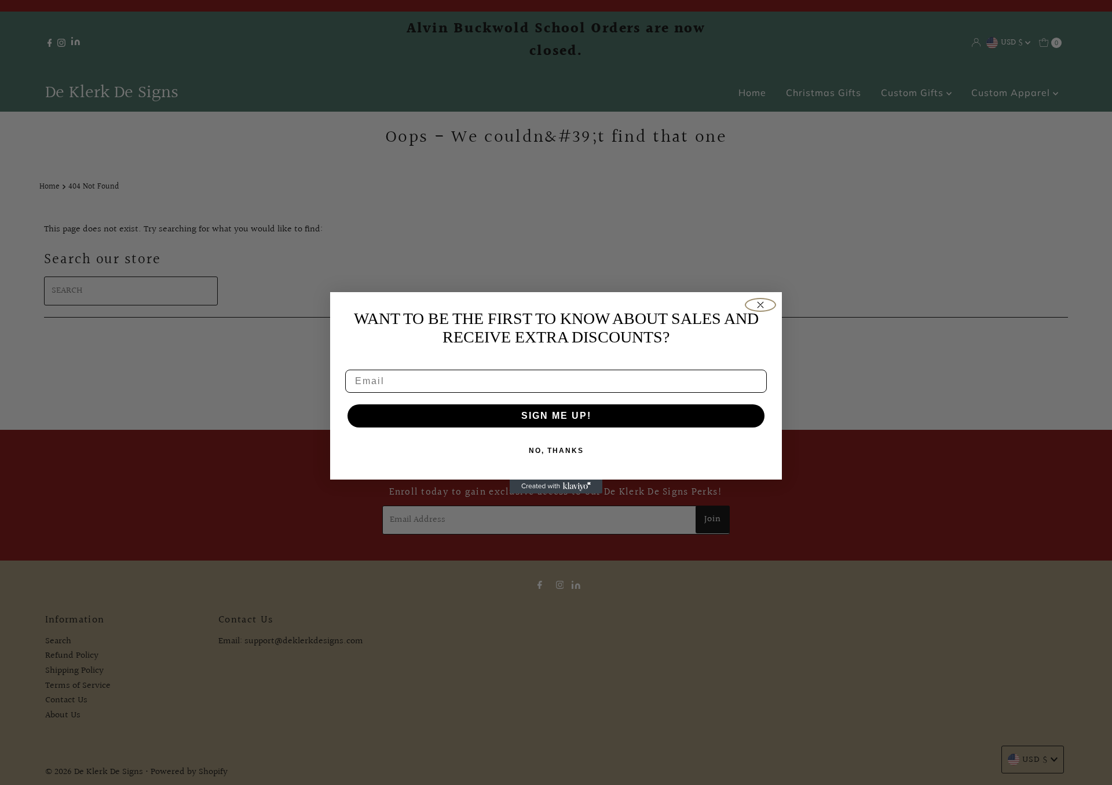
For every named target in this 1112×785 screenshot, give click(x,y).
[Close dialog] (760, 305)
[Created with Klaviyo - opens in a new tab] (556, 486)
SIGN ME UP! (556, 416)
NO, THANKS (556, 451)
